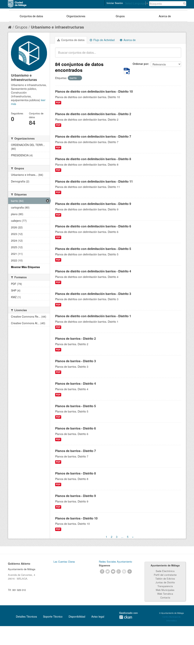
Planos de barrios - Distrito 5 (75, 406)
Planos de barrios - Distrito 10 (76, 518)
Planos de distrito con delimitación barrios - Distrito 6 (93, 226)
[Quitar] (78, 78)
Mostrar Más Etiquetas (25, 267)
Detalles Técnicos (26, 616)
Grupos (120, 16)
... (122, 537)
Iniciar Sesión (115, 3)
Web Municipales (165, 590)
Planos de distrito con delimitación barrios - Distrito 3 (93, 293)
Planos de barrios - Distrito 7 (75, 451)
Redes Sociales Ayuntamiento (115, 561)
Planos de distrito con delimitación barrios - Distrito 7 (93, 136)
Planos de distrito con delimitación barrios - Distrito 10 (94, 91)
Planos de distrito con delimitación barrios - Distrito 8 (93, 159)
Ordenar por (140, 64)
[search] (175, 54)
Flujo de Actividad (104, 40)
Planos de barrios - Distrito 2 (75, 338)
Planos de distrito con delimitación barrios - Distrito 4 (93, 271)
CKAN (125, 617)
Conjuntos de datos (31, 16)
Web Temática (165, 593)
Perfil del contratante (165, 575)
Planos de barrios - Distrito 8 (75, 473)
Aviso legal (97, 616)
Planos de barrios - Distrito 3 (75, 361)
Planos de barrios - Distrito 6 (75, 428)
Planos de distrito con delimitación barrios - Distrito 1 (93, 316)
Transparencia (165, 586)
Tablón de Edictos (165, 578)
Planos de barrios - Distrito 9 (75, 496)
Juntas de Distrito (165, 582)
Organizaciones (75, 16)
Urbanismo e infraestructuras (57, 27)
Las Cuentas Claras (64, 561)
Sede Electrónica (165, 571)
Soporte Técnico (53, 616)
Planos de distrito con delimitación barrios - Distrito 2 (93, 114)
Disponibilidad (77, 616)
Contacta (165, 597)
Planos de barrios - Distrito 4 (75, 383)
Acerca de (165, 16)
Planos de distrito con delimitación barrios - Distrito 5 (93, 249)
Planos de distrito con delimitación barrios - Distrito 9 (93, 204)
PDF (58, 102)
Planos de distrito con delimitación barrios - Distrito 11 (94, 181)
